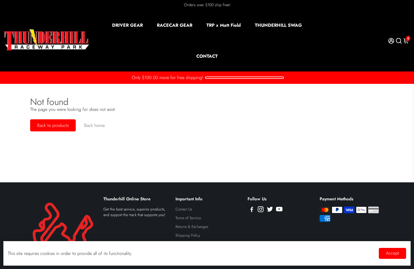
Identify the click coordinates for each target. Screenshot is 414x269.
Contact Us (183, 209)
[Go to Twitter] (269, 210)
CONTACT (207, 56)
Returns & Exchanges (191, 226)
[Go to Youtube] (279, 210)
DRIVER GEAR (127, 25)
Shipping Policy (187, 235)
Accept (392, 253)
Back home (94, 125)
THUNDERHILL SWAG (278, 25)
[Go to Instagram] (260, 210)
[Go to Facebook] (252, 210)
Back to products (53, 125)
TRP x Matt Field (223, 25)
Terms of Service (188, 218)
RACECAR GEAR (174, 25)
